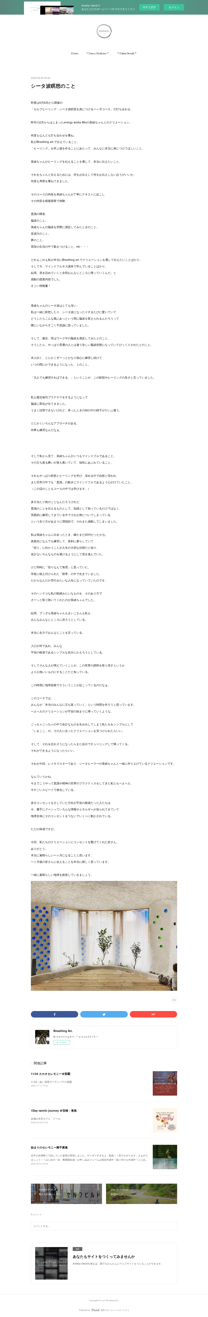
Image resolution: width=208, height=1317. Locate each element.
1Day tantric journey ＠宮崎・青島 (54, 1110)
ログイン (174, 7)
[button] (74, 53)
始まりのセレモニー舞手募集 (49, 1147)
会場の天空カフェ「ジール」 (47, 1118)
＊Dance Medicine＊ (97, 53)
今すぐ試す (149, 7)
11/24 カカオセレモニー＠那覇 (50, 1074)
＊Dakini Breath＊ (127, 53)
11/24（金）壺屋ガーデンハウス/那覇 (51, 1081)
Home (74, 53)
